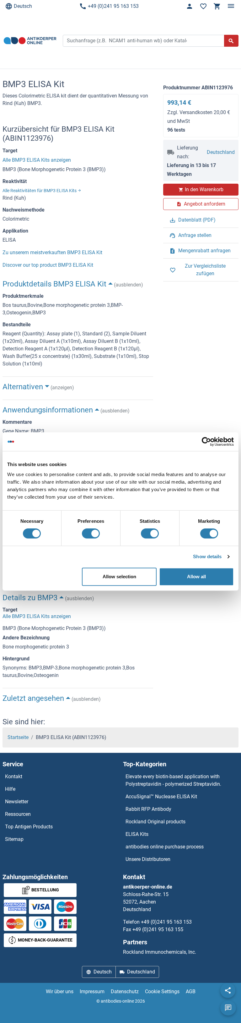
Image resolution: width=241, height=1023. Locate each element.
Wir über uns (59, 991)
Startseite (18, 737)
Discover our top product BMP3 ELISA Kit (48, 265)
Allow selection (119, 576)
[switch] (91, 533)
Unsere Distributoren (148, 859)
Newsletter (16, 802)
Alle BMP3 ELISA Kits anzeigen (37, 160)
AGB (190, 991)
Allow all (196, 576)
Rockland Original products (155, 822)
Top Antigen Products (29, 827)
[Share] (227, 990)
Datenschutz (125, 991)
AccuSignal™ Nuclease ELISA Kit (161, 797)
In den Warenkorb (204, 189)
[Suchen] (231, 41)
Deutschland (221, 152)
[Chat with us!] (228, 1007)
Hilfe (10, 789)
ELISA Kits (137, 834)
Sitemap (14, 839)
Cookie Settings (162, 991)
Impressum (92, 991)
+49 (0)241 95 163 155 (157, 929)
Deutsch (23, 6)
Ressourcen (18, 814)
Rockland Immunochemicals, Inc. (159, 952)
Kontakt (13, 776)
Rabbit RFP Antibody (148, 809)
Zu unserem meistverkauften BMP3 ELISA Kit (52, 252)
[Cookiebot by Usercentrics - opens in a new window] (206, 441)
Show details (207, 556)
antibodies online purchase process (165, 847)
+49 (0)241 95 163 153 (113, 6)
